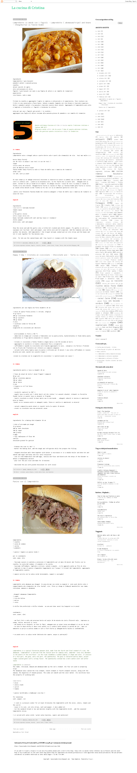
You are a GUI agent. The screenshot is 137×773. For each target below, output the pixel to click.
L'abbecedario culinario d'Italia (107, 358)
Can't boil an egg (103, 426)
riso (99, 290)
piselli (116, 258)
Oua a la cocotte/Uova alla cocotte (108, 465)
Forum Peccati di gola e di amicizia (108, 349)
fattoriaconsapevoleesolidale (103, 197)
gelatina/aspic (116, 207)
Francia (98, 205)
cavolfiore (99, 154)
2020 (99, 47)
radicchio (104, 283)
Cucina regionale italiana (23, 245)
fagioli (33, 245)
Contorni (110, 163)
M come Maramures (102, 548)
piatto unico (114, 256)
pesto (103, 256)
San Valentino (49, 472)
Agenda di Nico (102, 370)
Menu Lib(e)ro (106, 237)
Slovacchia (101, 307)
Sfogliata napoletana (104, 378)
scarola (97, 296)
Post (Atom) (25, 732)
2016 (99, 57)
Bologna (104, 145)
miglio (97, 239)
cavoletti (116, 152)
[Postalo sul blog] (45, 243)
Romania (108, 290)
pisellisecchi (99, 259)
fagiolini (102, 191)
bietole (118, 143)
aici (89, 155)
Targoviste (113, 309)
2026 (99, 31)
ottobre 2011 (103, 78)
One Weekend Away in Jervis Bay (107, 517)
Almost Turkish (102, 438)
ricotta (110, 288)
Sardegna (110, 293)
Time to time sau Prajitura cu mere (108, 496)
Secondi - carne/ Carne (48, 245)
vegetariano (101, 325)
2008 (99, 119)
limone (118, 231)
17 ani (99, 505)
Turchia (101, 318)
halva (105, 212)
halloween (98, 212)
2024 (99, 36)
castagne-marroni (101, 152)
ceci (118, 154)
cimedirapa (106, 158)
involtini (104, 220)
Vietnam (97, 327)
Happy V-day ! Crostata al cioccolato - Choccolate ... (110, 103)
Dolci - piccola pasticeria (109, 184)
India (121, 216)
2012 (99, 68)
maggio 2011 (103, 89)
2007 (99, 122)
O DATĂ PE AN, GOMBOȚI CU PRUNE (107, 497)
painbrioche (119, 242)
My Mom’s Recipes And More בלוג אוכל (108, 432)
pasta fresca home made (110, 250)
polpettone (98, 267)
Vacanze (120, 320)
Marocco (112, 233)
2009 (99, 116)
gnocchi (113, 209)
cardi (97, 150)
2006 (99, 124)
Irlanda (116, 220)
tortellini (117, 313)
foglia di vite (114, 200)
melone (97, 237)
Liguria (111, 231)
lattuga (105, 229)
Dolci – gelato (114, 186)
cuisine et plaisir (103, 458)
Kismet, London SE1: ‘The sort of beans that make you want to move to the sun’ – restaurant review (108, 414)
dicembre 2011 (103, 73)
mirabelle (106, 239)
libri (104, 231)
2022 (99, 41)
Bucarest (117, 147)
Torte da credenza (108, 311)
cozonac (117, 165)
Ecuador (97, 190)
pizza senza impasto (105, 261)
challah (111, 156)
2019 (99, 49)
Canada (111, 148)
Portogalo (112, 269)
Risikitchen (119, 288)
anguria (116, 137)
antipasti (100, 139)
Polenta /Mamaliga (101, 263)
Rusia (115, 290)
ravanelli (112, 283)
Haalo (37, 131)
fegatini (98, 199)
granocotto (107, 210)
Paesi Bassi (110, 242)
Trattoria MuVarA (102, 398)
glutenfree (105, 208)
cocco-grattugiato (100, 159)
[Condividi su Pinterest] (50, 243)
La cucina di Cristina (28, 8)
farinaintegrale (109, 195)
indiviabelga (102, 218)
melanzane (108, 235)
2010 (99, 114)
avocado (112, 141)
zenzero (97, 331)
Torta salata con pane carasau (106, 372)
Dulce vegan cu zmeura (104, 453)
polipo (112, 263)
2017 (99, 55)
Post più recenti (18, 729)
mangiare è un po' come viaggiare (107, 390)
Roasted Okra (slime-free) (105, 422)
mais (105, 233)
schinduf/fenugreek (107, 296)
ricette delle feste (39, 472)
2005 (99, 127)
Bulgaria (98, 148)
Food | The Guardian (103, 411)
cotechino (100, 165)
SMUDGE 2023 (101, 511)
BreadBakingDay (99, 147)
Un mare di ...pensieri (104, 546)
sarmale (117, 293)
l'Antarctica (110, 227)
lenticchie (115, 229)
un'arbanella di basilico (105, 382)
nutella (101, 242)
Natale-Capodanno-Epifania (105, 241)
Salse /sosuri (110, 292)
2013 (99, 65)
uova (97, 320)
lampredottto (17, 208)
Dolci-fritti (99, 188)
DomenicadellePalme (114, 188)
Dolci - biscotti (113, 180)
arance (116, 139)
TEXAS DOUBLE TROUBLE (104, 521)
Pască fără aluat (102, 428)
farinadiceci (119, 193)
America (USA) (104, 137)
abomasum (26, 664)
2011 (99, 71)
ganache (106, 207)
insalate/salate (117, 218)
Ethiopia (112, 190)
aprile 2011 (103, 91)
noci (121, 241)
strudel (97, 309)
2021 (99, 44)
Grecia (117, 210)
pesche (97, 256)
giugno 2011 (103, 86)
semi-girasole (99, 305)
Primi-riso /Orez (112, 276)
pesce (116, 254)
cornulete (120, 163)
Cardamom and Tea (102, 420)
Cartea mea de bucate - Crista (106, 347)
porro (105, 269)
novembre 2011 (103, 75)
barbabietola (99, 143)
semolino (108, 305)
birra (97, 145)
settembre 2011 (104, 81)
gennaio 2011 (103, 110)
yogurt (116, 329)
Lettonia (98, 231)
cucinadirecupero (118, 176)
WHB (78, 245)
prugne (108, 281)
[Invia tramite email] (43, 243)
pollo (102, 265)
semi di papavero (115, 303)
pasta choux (112, 248)
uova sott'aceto (106, 320)
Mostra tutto (120, 403)
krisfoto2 (100, 544)
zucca (104, 331)
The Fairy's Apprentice (104, 515)
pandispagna (110, 244)
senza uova (119, 305)
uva (114, 320)
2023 (99, 39)
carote (117, 150)
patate (110, 252)
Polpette (115, 265)
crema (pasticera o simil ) (105, 167)
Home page (52, 729)
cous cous (108, 165)
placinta (117, 261)
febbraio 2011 (103, 97)
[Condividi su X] (47, 243)
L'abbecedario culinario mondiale (107, 356)
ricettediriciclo (100, 288)
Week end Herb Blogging (70, 245)
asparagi (104, 141)
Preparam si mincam (103, 464)
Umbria (110, 318)
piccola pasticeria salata (103, 258)
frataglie (107, 205)
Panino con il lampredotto (26, 481)
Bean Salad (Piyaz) (103, 440)
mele (117, 235)
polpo (105, 267)
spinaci (110, 307)
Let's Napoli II (102, 556)
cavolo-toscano (110, 154)
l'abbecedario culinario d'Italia (107, 222)
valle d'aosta (102, 322)
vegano (113, 322)
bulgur (104, 148)
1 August (100, 459)
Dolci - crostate (20, 472)
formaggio (100, 203)
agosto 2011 (103, 83)
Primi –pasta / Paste (115, 271)
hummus (111, 212)
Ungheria (117, 318)
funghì (97, 207)
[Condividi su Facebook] (48, 243)
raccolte (38, 245)
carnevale (106, 150)
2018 (99, 52)
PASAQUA (99, 399)
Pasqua (102, 248)
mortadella (116, 239)
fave (117, 197)
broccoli (109, 147)
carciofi (118, 148)
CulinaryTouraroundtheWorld (105, 178)
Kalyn (66, 131)
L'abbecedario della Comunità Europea (109, 354)
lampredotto (17, 681)
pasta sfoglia (29, 472)
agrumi (111, 135)
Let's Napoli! (101, 555)
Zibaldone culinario (103, 376)
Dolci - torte (100, 186)
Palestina (100, 244)
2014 (99, 63)
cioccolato (115, 158)
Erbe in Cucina (61, 125)
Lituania (98, 233)
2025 (99, 34)
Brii (49, 129)
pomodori (112, 267)
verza (117, 325)
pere (107, 254)
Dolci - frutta (117, 182)
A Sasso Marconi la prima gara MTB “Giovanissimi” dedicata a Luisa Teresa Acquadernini (108, 540)
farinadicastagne (107, 193)
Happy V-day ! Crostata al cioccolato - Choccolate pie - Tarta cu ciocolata (51, 255)
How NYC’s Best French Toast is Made (108, 434)
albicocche (119, 135)
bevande (110, 143)
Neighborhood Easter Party (105, 523)
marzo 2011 (102, 94)
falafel (111, 191)
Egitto (104, 190)
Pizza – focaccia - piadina (114, 260)
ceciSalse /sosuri (100, 156)
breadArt (118, 145)
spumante (117, 307)
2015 (99, 60)
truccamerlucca (102, 509)
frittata (117, 205)
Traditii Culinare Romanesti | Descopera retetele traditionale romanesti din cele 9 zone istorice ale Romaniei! (108, 472)
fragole (117, 203)
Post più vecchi (86, 729)
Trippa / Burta (59, 245)
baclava (118, 141)
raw (119, 283)
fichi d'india (106, 199)
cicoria (118, 156)
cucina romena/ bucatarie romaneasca (109, 173)
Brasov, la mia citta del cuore (107, 559)
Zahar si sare (101, 452)
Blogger (90, 759)
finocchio (116, 199)
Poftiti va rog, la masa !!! (106, 482)
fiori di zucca (100, 200)
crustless (109, 169)
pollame (120, 263)
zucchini (113, 331)
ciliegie (98, 158)
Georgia (97, 208)
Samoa (121, 291)
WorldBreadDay (106, 329)
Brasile (111, 145)
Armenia (97, 141)
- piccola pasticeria (101, 135)
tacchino (105, 309)
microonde (117, 237)
